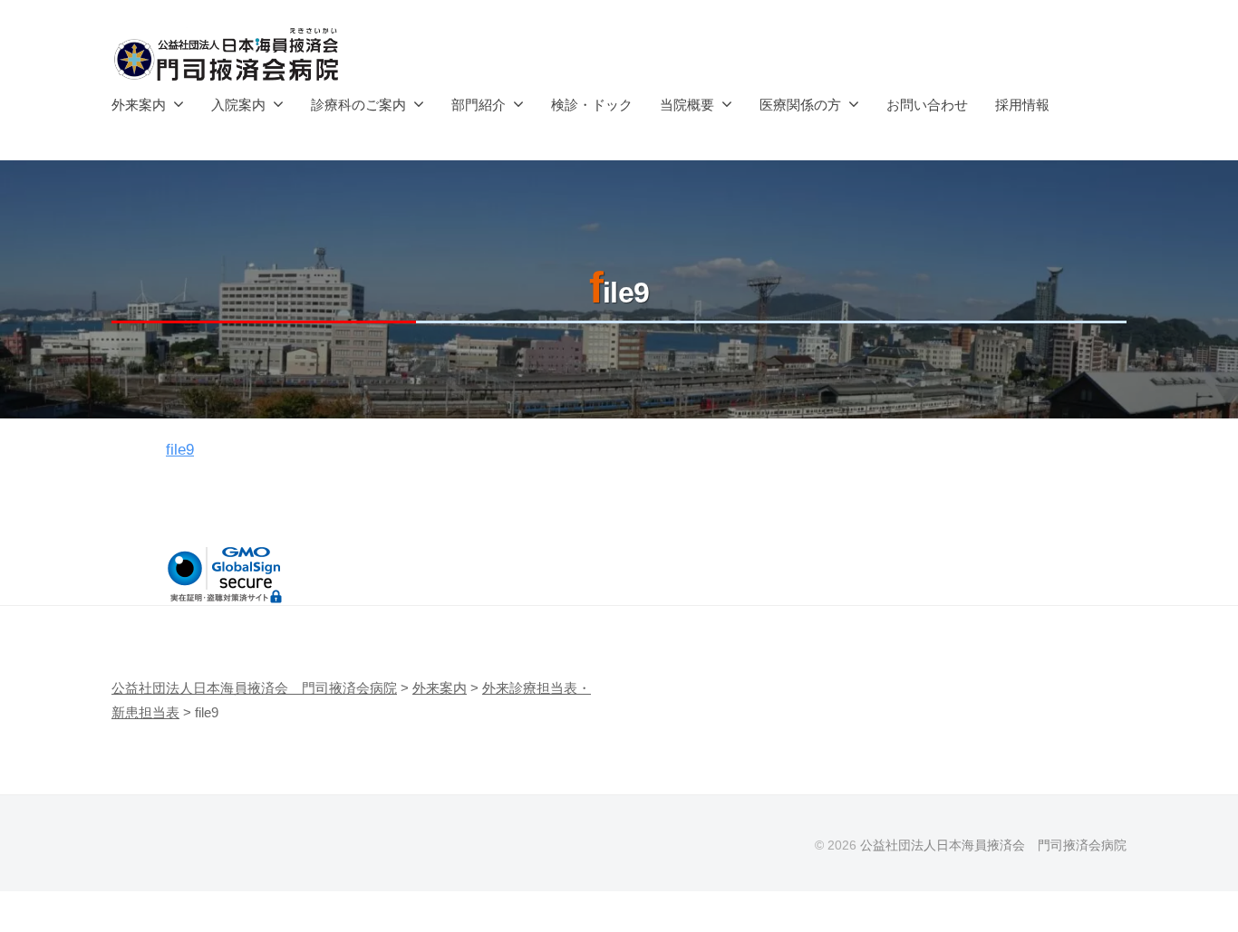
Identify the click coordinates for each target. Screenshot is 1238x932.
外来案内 (138, 104)
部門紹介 (478, 104)
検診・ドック (592, 104)
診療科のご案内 (358, 104)
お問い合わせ (927, 104)
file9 (180, 449)
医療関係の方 (800, 104)
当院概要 (687, 104)
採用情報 (1022, 104)
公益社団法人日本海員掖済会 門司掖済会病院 (993, 845)
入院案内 (238, 104)
